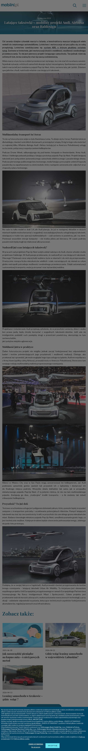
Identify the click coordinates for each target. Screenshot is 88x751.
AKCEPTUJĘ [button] (52, 746)
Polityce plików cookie (21, 739)
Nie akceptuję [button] (35, 747)
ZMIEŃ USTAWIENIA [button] (36, 744)
